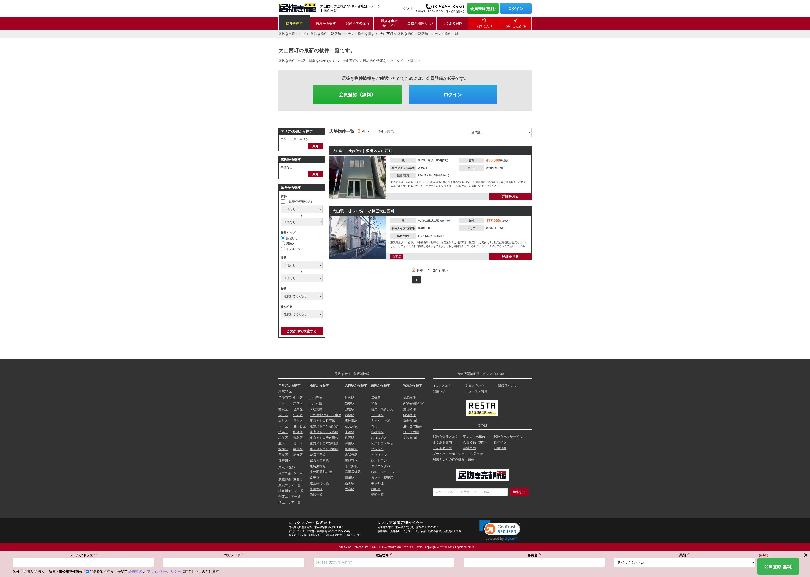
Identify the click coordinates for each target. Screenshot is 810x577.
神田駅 (349, 443)
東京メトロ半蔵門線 (324, 426)
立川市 (298, 474)
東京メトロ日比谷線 (324, 449)
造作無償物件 (412, 426)
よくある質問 (452, 23)
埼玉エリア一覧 (289, 502)
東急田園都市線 (321, 472)
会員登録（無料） (357, 94)
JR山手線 (316, 398)
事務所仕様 (424, 228)
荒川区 (298, 443)
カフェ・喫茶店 (382, 477)
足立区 (283, 455)
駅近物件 (409, 415)
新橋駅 (349, 415)
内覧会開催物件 (414, 403)
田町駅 (349, 477)
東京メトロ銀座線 (322, 420)
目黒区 (298, 420)
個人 (30, 571)
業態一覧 (377, 494)
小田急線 (316, 489)
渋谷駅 (349, 398)
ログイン (515, 8)
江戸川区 (284, 460)
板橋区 (490, 168)
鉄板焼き (377, 432)
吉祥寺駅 (351, 455)
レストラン (379, 460)
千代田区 (284, 398)
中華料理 (377, 483)
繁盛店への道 (507, 385)
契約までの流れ (357, 23)
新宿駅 (349, 403)
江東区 (298, 415)
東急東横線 (318, 466)
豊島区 (298, 437)
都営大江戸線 (319, 460)
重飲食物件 (411, 420)
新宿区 (298, 403)
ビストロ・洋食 (382, 443)
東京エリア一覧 (289, 485)
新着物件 (409, 398)
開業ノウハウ (474, 385)
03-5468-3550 (447, 6)
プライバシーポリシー (448, 454)
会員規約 (135, 571)
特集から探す (326, 23)
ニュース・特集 (476, 391)
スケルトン (293, 249)
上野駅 (349, 432)
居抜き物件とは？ (420, 23)
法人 (41, 571)
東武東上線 (424, 160)
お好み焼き (379, 437)
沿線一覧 (316, 494)
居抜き (290, 243)
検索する (519, 492)
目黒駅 (349, 437)
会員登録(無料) (483, 8)
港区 (281, 403)
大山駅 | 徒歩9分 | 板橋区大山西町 (362, 150)
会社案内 (469, 448)
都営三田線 (318, 455)
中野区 (298, 432)
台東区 (298, 409)
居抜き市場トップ (291, 33)
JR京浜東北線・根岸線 (325, 415)
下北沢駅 (351, 466)
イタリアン (379, 455)
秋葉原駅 (351, 426)
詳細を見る (510, 196)
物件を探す (294, 23)
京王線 (314, 477)
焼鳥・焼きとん (382, 409)
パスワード (233, 555)
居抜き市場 (446, 547)
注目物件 (409, 409)
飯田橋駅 (351, 449)
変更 (315, 146)
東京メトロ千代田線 (324, 437)
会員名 (534, 555)
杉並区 (283, 437)
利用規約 (500, 448)
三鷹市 (298, 479)
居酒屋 (376, 398)
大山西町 (386, 33)
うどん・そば (380, 420)
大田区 (283, 426)
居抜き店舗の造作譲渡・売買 (453, 459)
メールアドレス (83, 555)
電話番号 (384, 555)
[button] (500, 530)
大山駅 (435, 160)
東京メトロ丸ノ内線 (324, 432)
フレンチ (377, 449)
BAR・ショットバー (385, 472)
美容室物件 (411, 437)
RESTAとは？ (442, 385)
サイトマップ (442, 448)
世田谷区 (299, 426)
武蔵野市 (284, 479)
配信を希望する (101, 571)
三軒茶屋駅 (353, 460)
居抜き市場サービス (389, 23)
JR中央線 (316, 403)
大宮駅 (349, 489)
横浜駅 (349, 483)
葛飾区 (298, 455)
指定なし (292, 238)
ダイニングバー (382, 466)
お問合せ (476, 454)
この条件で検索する (301, 331)
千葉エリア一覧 (289, 496)
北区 (281, 443)
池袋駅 (349, 409)
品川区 (283, 420)
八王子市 (284, 474)
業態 (684, 555)
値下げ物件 (411, 432)
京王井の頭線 (319, 483)
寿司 (374, 426)
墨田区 (283, 415)
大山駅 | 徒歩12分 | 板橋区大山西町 (363, 210)
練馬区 (298, 449)
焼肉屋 (376, 489)
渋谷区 (283, 432)
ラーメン (377, 415)
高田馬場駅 (353, 472)
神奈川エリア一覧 (291, 491)
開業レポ (439, 391)
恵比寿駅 (351, 420)
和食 (374, 403)
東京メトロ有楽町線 (324, 443)
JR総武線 (316, 409)
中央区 (298, 398)
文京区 (283, 409)
